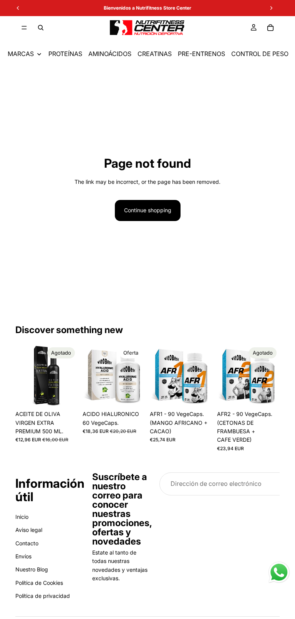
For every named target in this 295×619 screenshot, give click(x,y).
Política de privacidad (42, 596)
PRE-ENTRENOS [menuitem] (201, 54)
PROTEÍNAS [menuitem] (65, 54)
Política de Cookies (39, 582)
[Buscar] (40, 27)
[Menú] (24, 27)
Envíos (23, 556)
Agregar (139, 394)
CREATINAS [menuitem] (155, 54)
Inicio (21, 516)
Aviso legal (28, 530)
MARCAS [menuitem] (21, 54)
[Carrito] (270, 27)
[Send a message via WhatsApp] (279, 572)
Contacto (26, 543)
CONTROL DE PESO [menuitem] (259, 54)
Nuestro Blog (31, 569)
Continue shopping (147, 210)
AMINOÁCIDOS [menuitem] (109, 54)
